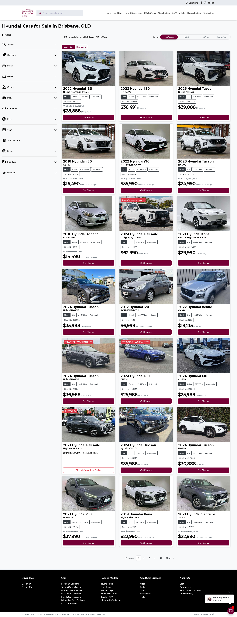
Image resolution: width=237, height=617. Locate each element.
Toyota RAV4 (107, 596)
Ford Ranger (106, 587)
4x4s (142, 596)
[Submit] (39, 13)
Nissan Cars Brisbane (71, 593)
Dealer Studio (209, 614)
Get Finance (88, 117)
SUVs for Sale (178, 13)
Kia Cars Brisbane (69, 603)
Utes (142, 583)
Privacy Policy (186, 593)
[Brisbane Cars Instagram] (206, 2)
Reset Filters (68, 47)
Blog (182, 583)
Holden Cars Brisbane (71, 590)
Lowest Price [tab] (204, 37)
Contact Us (208, 13)
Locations (193, 2)
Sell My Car (27, 587)
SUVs (142, 590)
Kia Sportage (107, 590)
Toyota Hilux (107, 583)
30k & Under (150, 13)
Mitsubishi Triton (109, 593)
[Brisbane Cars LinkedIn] (213, 2)
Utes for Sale (164, 13)
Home (108, 13)
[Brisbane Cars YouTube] (209, 2)
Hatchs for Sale (194, 13)
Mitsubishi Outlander (111, 600)
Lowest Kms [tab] (221, 37)
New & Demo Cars (133, 13)
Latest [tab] (186, 37)
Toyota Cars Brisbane (71, 587)
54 (161, 558)
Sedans (143, 587)
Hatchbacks (145, 593)
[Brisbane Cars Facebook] (202, 2)
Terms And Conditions (190, 590)
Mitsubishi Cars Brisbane (73, 600)
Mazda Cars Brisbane (71, 596)
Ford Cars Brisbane (70, 583)
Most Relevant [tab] (169, 37)
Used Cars (117, 13)
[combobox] (59, 13)
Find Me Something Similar (88, 470)
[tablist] (195, 37)
